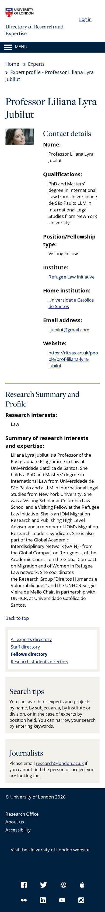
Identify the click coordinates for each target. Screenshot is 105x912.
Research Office (22, 814)
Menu (21, 47)
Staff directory (25, 647)
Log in (85, 19)
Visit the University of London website (50, 850)
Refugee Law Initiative (71, 277)
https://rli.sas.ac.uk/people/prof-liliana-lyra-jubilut (73, 359)
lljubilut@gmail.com (68, 330)
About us (14, 822)
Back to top (17, 618)
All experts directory (31, 639)
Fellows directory (29, 654)
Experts (36, 64)
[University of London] (45, 13)
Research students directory (39, 662)
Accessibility (18, 830)
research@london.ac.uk (60, 763)
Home (12, 64)
